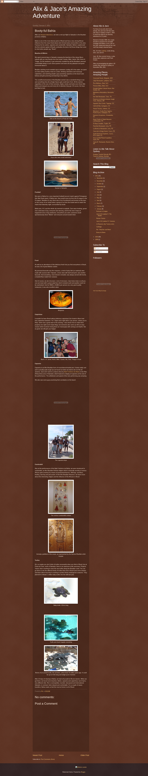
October (99, 183)
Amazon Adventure (47, 34)
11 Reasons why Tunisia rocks (105, 224)
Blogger (83, 772)
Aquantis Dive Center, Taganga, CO (103, 103)
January (99, 209)
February (99, 206)
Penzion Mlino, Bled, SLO (100, 86)
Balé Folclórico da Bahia (72, 372)
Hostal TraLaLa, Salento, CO (101, 108)
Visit (99, 290)
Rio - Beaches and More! (103, 229)
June (98, 195)
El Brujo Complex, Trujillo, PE (102, 123)
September (100, 186)
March (99, 203)
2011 (96, 176)
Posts (97, 248)
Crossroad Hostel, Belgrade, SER (103, 78)
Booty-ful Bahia (100, 232)
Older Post (85, 755)
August (99, 189)
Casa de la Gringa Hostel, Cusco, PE (104, 131)
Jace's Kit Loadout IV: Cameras (105, 221)
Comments (98, 251)
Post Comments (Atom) (48, 759)
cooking (103, 51)
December (100, 178)
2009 (96, 239)
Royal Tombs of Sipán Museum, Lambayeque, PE (102, 120)
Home (61, 755)
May (98, 197)
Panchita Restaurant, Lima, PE (102, 126)
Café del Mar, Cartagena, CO (101, 106)
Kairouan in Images (102, 211)
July (98, 192)
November (100, 181)
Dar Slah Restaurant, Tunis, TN (102, 96)
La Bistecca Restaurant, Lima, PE (103, 128)
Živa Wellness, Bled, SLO (100, 83)
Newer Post (37, 755)
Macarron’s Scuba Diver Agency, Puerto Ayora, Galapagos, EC (102, 111)
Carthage (99, 227)
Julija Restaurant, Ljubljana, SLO (102, 80)
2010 (96, 237)
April (98, 200)
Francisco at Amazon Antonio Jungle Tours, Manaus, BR (103, 100)
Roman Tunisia (100, 218)
